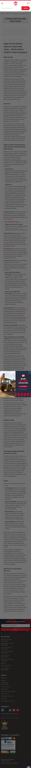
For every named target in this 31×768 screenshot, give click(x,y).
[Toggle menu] (3, 3)
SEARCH (25, 8)
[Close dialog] (30, 372)
